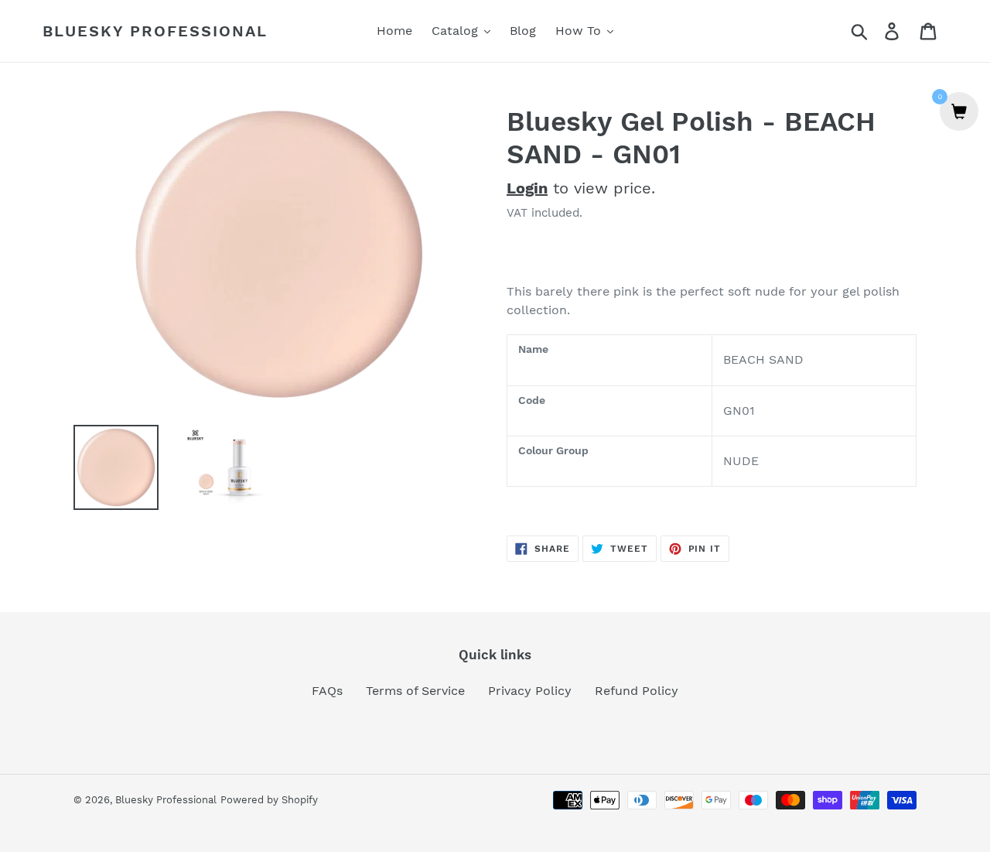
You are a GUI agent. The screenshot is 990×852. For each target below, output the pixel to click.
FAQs (327, 690)
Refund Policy (636, 690)
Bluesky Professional (155, 31)
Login (527, 188)
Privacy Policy (530, 690)
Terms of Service (415, 690)
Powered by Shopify (269, 800)
